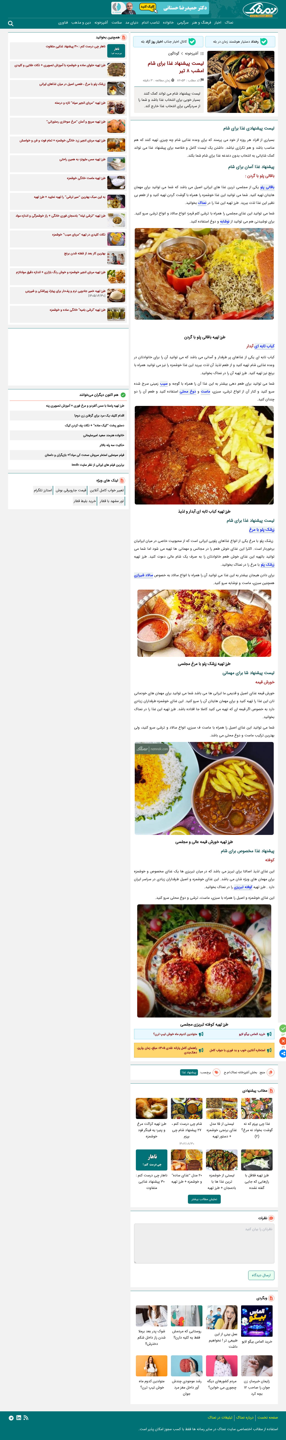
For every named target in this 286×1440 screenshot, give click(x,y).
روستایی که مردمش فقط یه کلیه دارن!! (186, 1334)
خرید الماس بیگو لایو (252, 1034)
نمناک (229, 22)
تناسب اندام (151, 22)
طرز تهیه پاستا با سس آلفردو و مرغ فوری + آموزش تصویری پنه (85, 405)
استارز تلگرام (43, 490)
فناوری (63, 22)
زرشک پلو (267, 564)
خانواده (168, 22)
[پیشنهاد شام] (204, 455)
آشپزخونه (101, 22)
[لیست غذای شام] (204, 274)
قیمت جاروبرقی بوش (71, 490)
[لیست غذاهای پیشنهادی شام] (204, 788)
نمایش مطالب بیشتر (204, 1199)
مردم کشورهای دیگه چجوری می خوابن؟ (221, 1384)
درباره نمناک (245, 1417)
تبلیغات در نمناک (220, 1417)
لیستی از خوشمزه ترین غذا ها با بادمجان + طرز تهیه (222, 1182)
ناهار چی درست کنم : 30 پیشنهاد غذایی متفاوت (151, 1182)
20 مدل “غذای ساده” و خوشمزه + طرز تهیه (186, 1178)
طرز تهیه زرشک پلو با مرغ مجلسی (204, 664)
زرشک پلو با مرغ (261, 529)
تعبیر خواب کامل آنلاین (107, 490)
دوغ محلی (188, 391)
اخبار (217, 22)
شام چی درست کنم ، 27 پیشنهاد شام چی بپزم (187, 1130)
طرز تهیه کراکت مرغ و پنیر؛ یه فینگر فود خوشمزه (151, 1130)
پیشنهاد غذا (189, 1072)
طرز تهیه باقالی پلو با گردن (204, 337)
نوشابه (224, 221)
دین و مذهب (81, 22)
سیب (164, 383)
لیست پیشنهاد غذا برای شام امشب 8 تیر (176, 67)
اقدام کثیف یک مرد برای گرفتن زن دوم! (99, 415)
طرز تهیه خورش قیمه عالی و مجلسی (204, 842)
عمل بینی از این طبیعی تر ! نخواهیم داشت (223, 1340)
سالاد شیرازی (143, 575)
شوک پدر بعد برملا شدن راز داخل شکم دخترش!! (152, 1337)
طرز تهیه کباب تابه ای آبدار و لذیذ (204, 511)
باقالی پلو (267, 176)
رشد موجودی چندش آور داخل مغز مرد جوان (187, 1387)
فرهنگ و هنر (201, 22)
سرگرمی (183, 22)
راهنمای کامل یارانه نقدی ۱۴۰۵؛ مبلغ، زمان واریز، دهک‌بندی (167, 1050)
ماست (205, 391)
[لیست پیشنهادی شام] (204, 623)
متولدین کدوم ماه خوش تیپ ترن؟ (174, 1034)
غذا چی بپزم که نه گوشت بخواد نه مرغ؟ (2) (257, 1130)
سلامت (116, 22)
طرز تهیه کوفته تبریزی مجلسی (204, 1024)
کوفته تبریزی (243, 887)
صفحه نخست (267, 1417)
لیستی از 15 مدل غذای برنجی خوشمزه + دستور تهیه (222, 1130)
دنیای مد (131, 22)
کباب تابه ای (264, 346)
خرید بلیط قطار (85, 501)
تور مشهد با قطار (112, 501)
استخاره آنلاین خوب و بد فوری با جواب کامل (237, 1050)
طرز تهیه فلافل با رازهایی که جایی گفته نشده (257, 1182)
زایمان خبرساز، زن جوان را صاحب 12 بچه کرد (257, 1387)
